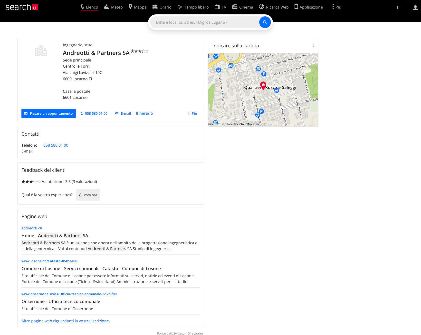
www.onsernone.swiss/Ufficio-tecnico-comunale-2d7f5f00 (69, 294)
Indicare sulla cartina (235, 45)
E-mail (126, 113)
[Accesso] (415, 7)
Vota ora (90, 195)
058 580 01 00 (96, 113)
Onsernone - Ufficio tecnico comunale (60, 301)
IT (398, 7)
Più (194, 113)
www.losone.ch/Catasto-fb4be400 (49, 261)
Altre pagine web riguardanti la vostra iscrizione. (65, 321)
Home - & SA (54, 235)
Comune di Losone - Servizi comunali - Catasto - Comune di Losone (91, 268)
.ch (31, 228)
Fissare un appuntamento (51, 113)
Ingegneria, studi (78, 45)
